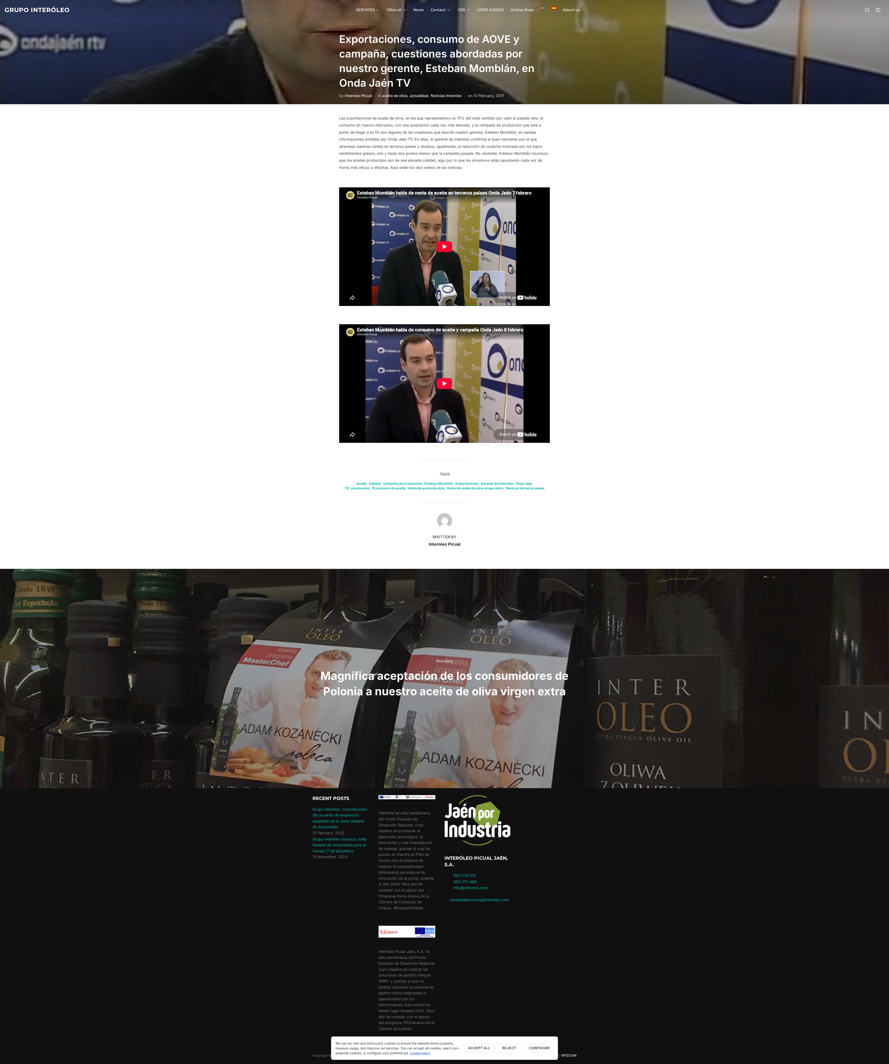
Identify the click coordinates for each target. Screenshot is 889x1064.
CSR (461, 10)
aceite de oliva (394, 95)
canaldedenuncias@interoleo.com (479, 899)
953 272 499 (464, 881)
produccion (360, 488)
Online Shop (522, 10)
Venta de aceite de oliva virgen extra (475, 488)
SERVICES (365, 10)
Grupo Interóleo (37, 10)
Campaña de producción (402, 483)
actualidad (419, 95)
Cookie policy (420, 1053)
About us (571, 10)
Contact (438, 10)
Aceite (361, 483)
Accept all (479, 1048)
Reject (509, 1048)
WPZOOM (568, 1055)
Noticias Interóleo (446, 95)
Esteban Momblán (438, 483)
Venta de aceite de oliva (426, 488)
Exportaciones (467, 483)
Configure (539, 1048)
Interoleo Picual (358, 95)
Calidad (375, 483)
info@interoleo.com (470, 887)
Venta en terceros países (525, 488)
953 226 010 (465, 875)
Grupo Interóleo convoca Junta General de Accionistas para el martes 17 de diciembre (340, 845)
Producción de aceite (388, 488)
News (418, 10)
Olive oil (394, 10)
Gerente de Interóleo (497, 483)
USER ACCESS (490, 10)
